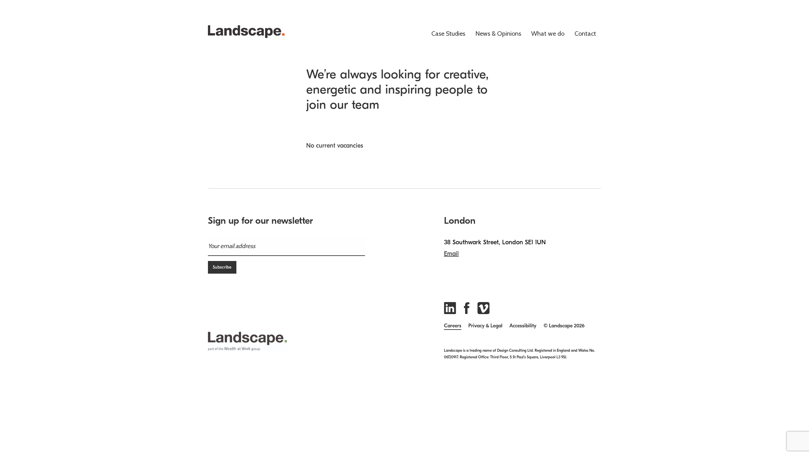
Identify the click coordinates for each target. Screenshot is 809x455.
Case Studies (448, 33)
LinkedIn (450, 308)
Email (451, 253)
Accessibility (522, 326)
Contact (585, 33)
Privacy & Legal (485, 326)
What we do (547, 33)
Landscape (253, 31)
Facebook (468, 308)
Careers (452, 326)
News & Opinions (498, 33)
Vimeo (483, 308)
